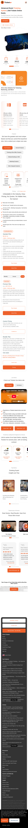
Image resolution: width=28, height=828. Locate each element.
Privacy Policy (5, 784)
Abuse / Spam (5, 795)
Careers (4, 778)
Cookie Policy (5, 786)
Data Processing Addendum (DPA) (10, 788)
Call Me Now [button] (14, 625)
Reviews (4, 649)
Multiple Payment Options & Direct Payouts (12, 668)
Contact (4, 643)
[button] (7, 25)
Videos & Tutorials (6, 757)
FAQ (3, 767)
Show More (14, 589)
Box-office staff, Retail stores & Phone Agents (12, 718)
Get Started (5, 20)
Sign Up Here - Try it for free (14, 630)
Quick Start (9, 385)
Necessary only (14, 820)
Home (3, 636)
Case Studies (5, 769)
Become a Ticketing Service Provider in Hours (13, 355)
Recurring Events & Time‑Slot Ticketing (11, 697)
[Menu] (26, 2)
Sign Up (4, 651)
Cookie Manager (6, 790)
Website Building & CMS (14, 156)
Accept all (4, 820)
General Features (20, 147)
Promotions (5, 645)
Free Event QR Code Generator (9, 761)
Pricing (18, 368)
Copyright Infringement (7, 797)
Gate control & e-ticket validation (9, 715)
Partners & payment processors (9, 771)
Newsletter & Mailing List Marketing (10, 682)
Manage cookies (6, 825)
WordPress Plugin (6, 647)
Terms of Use (5, 782)
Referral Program (6, 776)
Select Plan (14, 268)
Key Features (7, 147)
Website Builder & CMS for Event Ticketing (12, 670)
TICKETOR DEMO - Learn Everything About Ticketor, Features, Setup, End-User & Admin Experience (12, 709)
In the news (5, 754)
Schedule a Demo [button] (14, 620)
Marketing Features (14, 161)
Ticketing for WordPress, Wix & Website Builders (13, 695)
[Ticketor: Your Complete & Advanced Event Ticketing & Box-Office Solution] (6, 2)
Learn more (18, 363)
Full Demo (19, 385)
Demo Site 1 (6, 428)
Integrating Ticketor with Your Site (10, 729)
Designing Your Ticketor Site (9, 723)
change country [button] (23, 191)
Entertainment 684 (10, 562)
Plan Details (14, 263)
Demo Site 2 (20, 428)
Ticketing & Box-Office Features (14, 152)
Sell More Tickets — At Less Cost (10, 680)
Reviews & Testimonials (7, 640)
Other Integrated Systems (14, 166)
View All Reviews (13, 570)
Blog (3, 752)
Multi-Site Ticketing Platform (9, 357)
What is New (5, 765)
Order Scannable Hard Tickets (9, 763)
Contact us (14, 331)
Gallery (4, 759)
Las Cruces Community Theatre (9, 535)
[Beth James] (26, 536)
